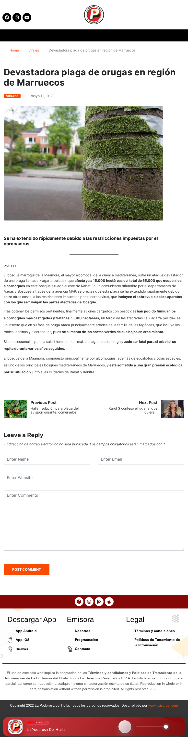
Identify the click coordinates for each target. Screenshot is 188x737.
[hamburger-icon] (151, 35)
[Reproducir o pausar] (124, 726)
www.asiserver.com (163, 705)
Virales (33, 50)
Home (14, 50)
